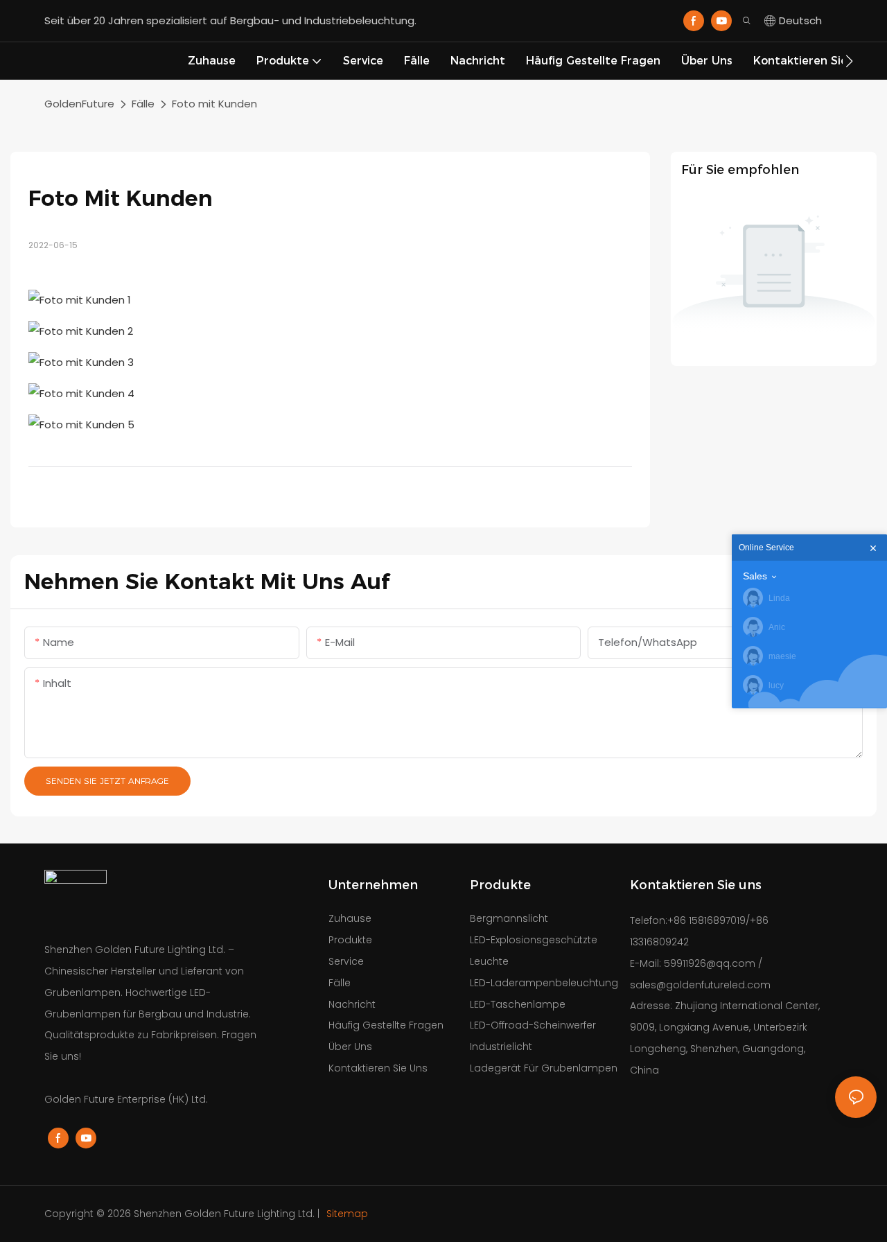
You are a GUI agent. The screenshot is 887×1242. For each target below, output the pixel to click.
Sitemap (346, 1214)
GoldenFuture (79, 103)
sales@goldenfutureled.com (700, 985)
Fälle (143, 103)
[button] (849, 61)
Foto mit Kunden (214, 103)
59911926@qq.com (709, 963)
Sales (755, 575)
